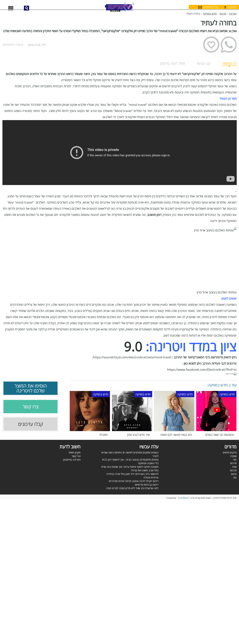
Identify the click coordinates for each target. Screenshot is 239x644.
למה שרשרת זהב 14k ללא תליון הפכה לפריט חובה (132, 488)
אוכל (234, 467)
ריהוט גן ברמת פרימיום (147, 484)
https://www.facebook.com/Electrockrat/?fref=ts (202, 369)
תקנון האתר (74, 452)
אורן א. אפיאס (34, 44)
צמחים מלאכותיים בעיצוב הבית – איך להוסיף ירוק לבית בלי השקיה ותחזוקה (130, 461)
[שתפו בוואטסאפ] (228, 45)
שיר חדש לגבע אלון (138, 435)
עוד (235, 477)
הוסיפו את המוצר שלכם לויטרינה (30, 388)
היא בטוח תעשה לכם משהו (176, 435)
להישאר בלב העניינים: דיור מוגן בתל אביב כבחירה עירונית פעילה (132, 475)
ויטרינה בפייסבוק (71, 459)
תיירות (233, 463)
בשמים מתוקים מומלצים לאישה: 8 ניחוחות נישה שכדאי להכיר (130, 454)
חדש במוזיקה (227, 394)
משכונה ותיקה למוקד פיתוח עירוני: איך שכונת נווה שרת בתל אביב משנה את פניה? (130, 468)
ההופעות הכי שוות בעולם (219, 435)
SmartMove (183, 497)
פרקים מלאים (230, 452)
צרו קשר (31, 406)
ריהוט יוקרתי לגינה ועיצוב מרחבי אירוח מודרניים (134, 481)
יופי (235, 459)
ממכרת (104, 435)
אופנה (233, 456)
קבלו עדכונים (30, 424)
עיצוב (234, 474)
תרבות (233, 470)
